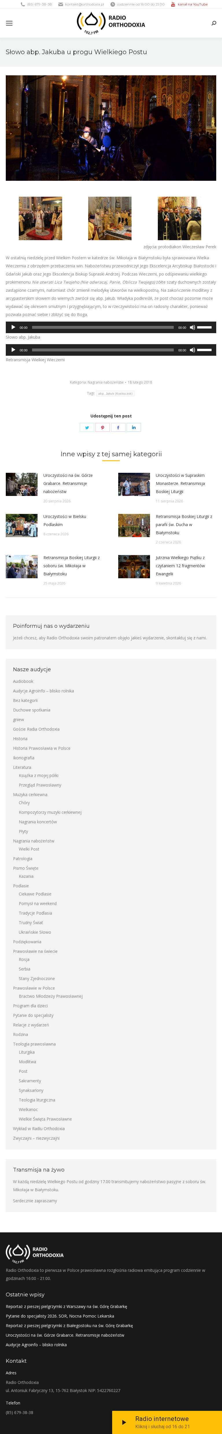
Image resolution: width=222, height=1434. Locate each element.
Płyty (23, 831)
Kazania (26, 876)
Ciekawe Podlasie (35, 894)
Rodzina (20, 1034)
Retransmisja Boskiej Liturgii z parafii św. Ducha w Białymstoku (184, 524)
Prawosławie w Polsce (34, 988)
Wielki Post (29, 849)
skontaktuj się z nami (186, 638)
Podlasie (21, 886)
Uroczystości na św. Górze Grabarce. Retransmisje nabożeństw (68, 483)
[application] (111, 327)
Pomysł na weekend (38, 903)
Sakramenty (30, 1080)
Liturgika (27, 1052)
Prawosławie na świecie (35, 951)
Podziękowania (27, 941)
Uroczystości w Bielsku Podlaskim (64, 520)
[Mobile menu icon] (9, 23)
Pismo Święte (25, 868)
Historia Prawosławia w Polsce (42, 748)
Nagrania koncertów (38, 821)
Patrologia (22, 858)
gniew (18, 719)
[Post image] (22, 484)
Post (23, 1071)
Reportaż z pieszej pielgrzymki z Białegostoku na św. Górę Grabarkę (69, 1325)
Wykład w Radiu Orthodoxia (39, 1128)
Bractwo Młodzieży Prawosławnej (51, 996)
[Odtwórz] (13, 327)
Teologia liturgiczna (37, 1100)
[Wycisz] (192, 327)
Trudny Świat (31, 922)
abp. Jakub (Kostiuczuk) (115, 393)
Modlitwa (27, 1061)
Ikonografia (23, 757)
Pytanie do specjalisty (33, 1015)
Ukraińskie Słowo (35, 932)
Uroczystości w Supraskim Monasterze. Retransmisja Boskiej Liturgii (180, 483)
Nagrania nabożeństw (105, 382)
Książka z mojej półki (38, 775)
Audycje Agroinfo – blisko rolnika (43, 691)
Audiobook (23, 681)
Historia (20, 738)
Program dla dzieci (30, 1005)
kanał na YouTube (193, 4)
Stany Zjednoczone (37, 978)
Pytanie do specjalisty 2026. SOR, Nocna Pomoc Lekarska (60, 1316)
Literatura (22, 767)
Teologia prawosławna (34, 1044)
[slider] (205, 327)
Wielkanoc (28, 1109)
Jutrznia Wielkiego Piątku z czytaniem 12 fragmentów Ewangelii (180, 565)
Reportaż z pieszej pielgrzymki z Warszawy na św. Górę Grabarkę (66, 1306)
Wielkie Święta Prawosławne (45, 1119)
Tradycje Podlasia (35, 913)
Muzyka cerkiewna (30, 794)
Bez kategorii (25, 700)
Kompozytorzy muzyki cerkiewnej (50, 812)
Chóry (24, 802)
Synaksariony (31, 1090)
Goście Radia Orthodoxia (36, 729)
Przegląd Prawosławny (40, 785)
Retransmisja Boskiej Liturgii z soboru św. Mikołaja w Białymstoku (71, 565)
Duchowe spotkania (31, 710)
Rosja (24, 959)
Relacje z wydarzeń (31, 1025)
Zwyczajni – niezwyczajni (36, 1138)
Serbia (24, 969)
